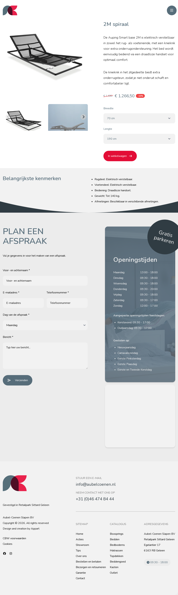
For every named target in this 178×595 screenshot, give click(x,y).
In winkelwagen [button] (117, 156)
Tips (78, 550)
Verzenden (21, 380)
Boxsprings (116, 534)
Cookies (7, 544)
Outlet (114, 573)
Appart (35, 529)
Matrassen (116, 550)
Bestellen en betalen (88, 562)
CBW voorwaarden (14, 538)
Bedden (114, 539)
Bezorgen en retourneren (91, 567)
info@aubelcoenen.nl (96, 484)
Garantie (81, 573)
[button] (24, 117)
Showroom (82, 545)
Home (79, 534)
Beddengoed (118, 562)
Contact (80, 578)
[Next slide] (83, 117)
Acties (80, 539)
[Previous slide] (8, 117)
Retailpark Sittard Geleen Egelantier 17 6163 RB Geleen (159, 544)
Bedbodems (117, 545)
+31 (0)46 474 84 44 (95, 499)
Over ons (81, 556)
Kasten (114, 567)
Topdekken (116, 556)
